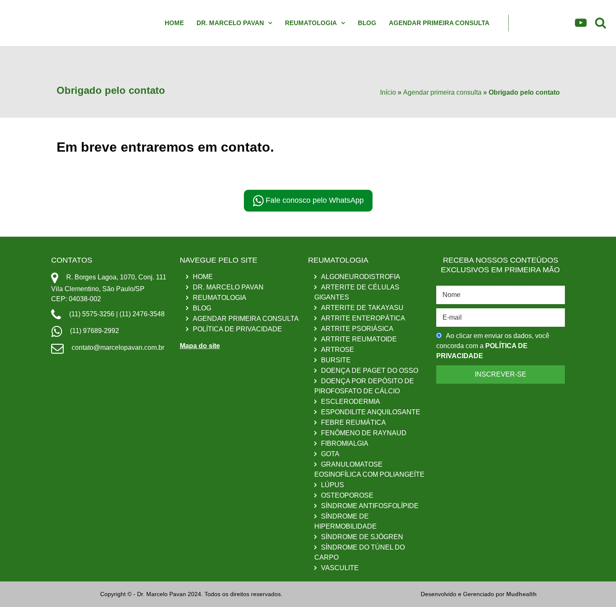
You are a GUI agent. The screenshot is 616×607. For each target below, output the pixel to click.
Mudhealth (521, 594)
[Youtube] (581, 24)
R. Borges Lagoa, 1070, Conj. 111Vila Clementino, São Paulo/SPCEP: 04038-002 (108, 288)
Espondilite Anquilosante (370, 412)
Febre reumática (353, 422)
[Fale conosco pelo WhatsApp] (599, 589)
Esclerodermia (350, 401)
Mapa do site (200, 345)
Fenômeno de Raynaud (363, 433)
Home (174, 22)
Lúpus (332, 484)
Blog (367, 22)
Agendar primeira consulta (439, 22)
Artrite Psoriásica (357, 328)
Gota (330, 453)
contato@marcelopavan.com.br (117, 347)
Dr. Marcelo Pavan (230, 22)
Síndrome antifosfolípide (370, 505)
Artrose (337, 349)
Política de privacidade (237, 329)
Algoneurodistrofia (360, 276)
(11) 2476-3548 (142, 314)
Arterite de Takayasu (362, 307)
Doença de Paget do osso (369, 370)
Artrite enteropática (363, 318)
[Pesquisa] (600, 24)
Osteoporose (347, 495)
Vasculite (340, 567)
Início (388, 92)
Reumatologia (311, 22)
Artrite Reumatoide (359, 339)
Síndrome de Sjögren (362, 536)
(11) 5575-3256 (91, 314)
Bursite (336, 360)
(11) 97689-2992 (93, 330)
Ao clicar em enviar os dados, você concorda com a (492, 345)
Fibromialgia (344, 443)
